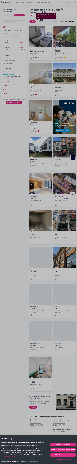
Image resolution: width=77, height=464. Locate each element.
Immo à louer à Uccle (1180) (59, 431)
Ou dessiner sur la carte (11, 27)
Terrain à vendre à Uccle (35, 428)
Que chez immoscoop (30, 2)
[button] (15, 22)
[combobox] (12, 24)
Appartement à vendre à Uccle (36, 424)
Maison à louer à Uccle (58, 421)
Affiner (21, 42)
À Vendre (9, 15)
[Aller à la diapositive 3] (65, 46)
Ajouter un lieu (7, 19)
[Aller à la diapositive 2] (40, 46)
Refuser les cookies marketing (63, 455)
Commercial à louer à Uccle (59, 424)
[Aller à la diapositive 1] (39, 46)
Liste (33, 21)
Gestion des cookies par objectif (63, 459)
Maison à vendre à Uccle (35, 423)
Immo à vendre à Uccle (35, 421)
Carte (40, 21)
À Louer (19, 15)
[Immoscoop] (7, 2)
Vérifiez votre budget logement (44, 2)
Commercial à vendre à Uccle (36, 425)
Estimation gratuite (19, 2)
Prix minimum (6, 30)
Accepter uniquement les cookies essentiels (63, 449)
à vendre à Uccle (33, 426)
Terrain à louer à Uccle (58, 426)
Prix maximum (17, 30)
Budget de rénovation (8, 74)
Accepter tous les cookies (63, 444)
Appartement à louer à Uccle (59, 423)
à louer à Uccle (56, 425)
